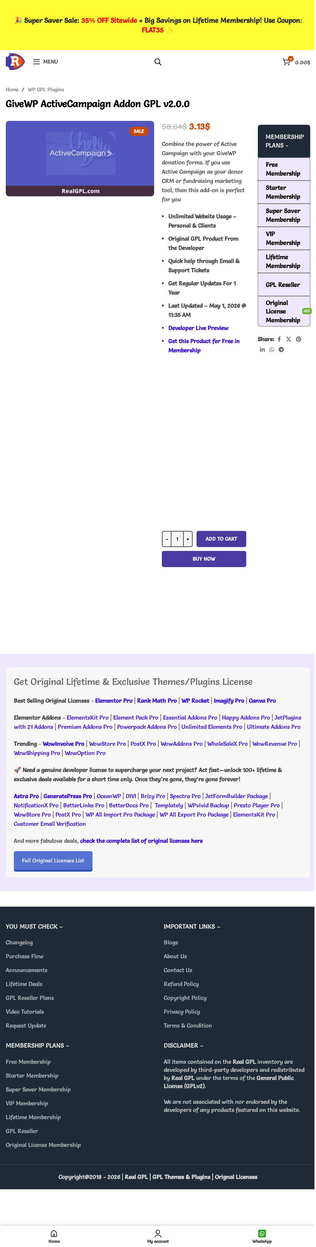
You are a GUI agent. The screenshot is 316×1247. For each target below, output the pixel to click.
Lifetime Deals (24, 984)
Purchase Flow (25, 956)
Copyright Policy (185, 997)
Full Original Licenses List (53, 860)
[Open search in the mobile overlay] (158, 62)
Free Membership (28, 1061)
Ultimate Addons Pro (274, 726)
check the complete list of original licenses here (141, 840)
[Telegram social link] (281, 350)
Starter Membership (32, 1075)
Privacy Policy (182, 1011)
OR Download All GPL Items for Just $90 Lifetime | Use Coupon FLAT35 (204, 613)
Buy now (204, 559)
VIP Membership (27, 1103)
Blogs (171, 942)
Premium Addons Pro (85, 726)
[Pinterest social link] (299, 339)
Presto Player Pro (257, 805)
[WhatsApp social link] (271, 350)
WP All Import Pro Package (120, 814)
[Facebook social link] (279, 339)
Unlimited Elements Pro (212, 726)
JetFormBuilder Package (236, 796)
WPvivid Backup (209, 805)
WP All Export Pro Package (194, 814)
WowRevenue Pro (274, 743)
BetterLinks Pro (83, 805)
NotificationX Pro (36, 805)
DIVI (132, 796)
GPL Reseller (22, 1131)
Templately (169, 805)
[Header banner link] (158, 25)
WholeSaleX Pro (227, 743)
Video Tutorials (25, 1011)
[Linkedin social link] (262, 350)
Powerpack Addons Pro (147, 726)
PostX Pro (143, 743)
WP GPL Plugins (46, 89)
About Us (175, 956)
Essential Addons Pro (190, 717)
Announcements (26, 970)
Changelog (19, 942)
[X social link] (289, 339)
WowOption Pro (85, 753)
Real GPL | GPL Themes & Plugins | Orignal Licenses (191, 1176)
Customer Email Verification (50, 823)
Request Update (26, 1025)
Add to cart (221, 539)
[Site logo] (15, 60)
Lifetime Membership (33, 1117)
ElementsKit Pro (88, 717)
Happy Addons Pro (246, 717)
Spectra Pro (185, 796)
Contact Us (178, 970)
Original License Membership (43, 1144)
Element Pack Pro (135, 717)
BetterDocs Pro (129, 805)
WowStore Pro (107, 743)
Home (12, 89)
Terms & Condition (188, 1025)
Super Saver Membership (38, 1089)
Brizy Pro (153, 796)
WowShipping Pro (37, 753)
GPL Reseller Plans (30, 997)
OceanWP (110, 796)
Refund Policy (181, 984)
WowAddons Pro (182, 743)
